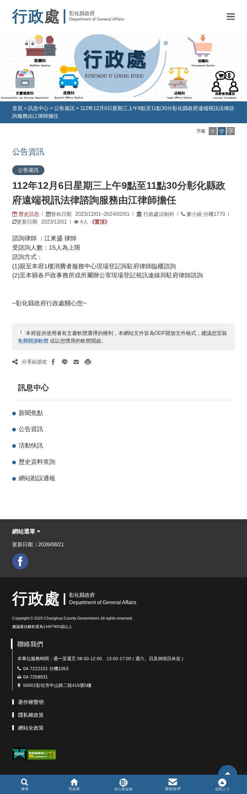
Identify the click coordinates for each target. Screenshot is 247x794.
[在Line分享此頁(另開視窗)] (64, 362)
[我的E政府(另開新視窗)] (19, 754)
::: (6, 108)
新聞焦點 (31, 413)
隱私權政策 (31, 715)
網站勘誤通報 (37, 478)
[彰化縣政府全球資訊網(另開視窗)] (123, 784)
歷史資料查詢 (37, 461)
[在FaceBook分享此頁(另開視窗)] (53, 362)
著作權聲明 (31, 702)
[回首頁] (74, 784)
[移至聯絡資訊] (173, 784)
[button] (231, 16)
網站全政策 (31, 728)
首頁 (17, 108)
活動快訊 (31, 445)
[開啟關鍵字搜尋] (24, 784)
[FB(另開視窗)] (20, 561)
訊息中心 (38, 108)
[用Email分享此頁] (76, 362)
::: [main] (8, 149)
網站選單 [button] (24, 531)
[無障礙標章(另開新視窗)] (42, 754)
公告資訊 (64, 108)
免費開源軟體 (33, 341)
